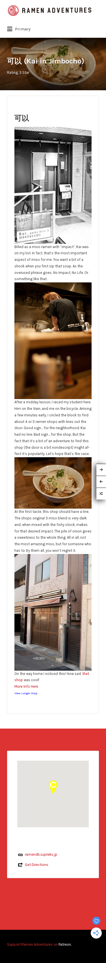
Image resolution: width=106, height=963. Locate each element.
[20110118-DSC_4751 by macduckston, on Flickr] (53, 340)
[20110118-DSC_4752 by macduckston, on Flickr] (53, 483)
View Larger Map (25, 693)
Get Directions (36, 865)
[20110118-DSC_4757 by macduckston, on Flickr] (53, 185)
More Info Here (26, 686)
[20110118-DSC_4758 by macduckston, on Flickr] (53, 612)
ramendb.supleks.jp (41, 854)
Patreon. (65, 944)
